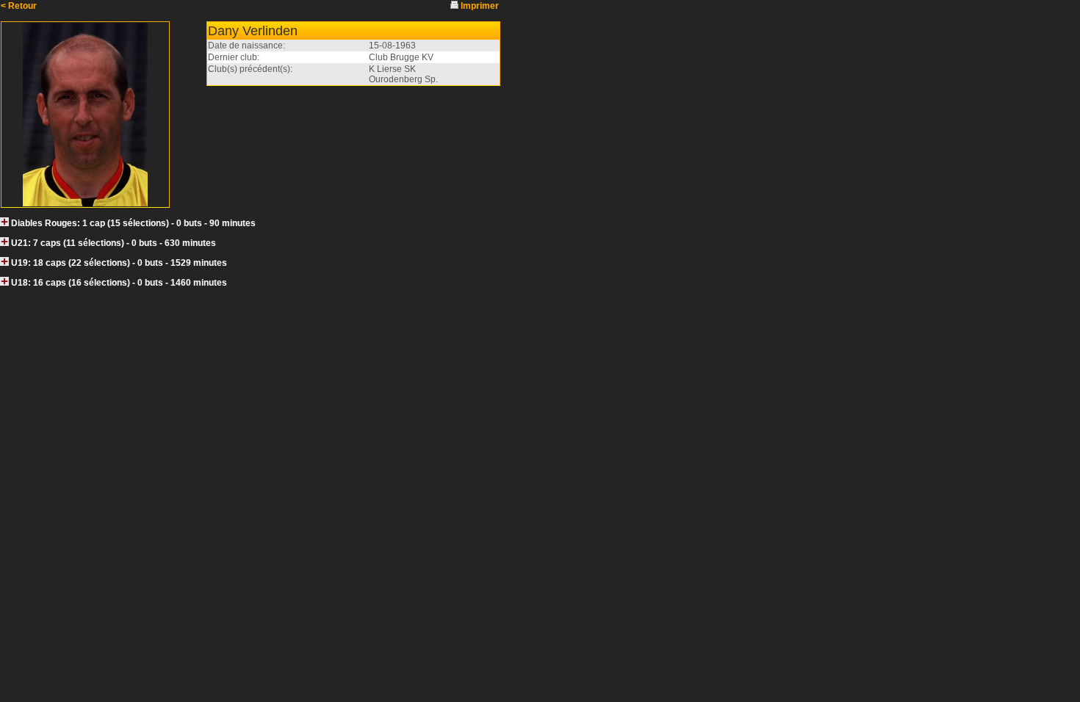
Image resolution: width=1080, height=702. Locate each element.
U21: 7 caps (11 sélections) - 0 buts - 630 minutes (113, 243)
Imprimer (480, 6)
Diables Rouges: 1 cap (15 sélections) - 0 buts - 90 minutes (133, 223)
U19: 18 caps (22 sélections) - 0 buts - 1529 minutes (119, 263)
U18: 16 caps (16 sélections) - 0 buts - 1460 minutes (119, 283)
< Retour (19, 6)
